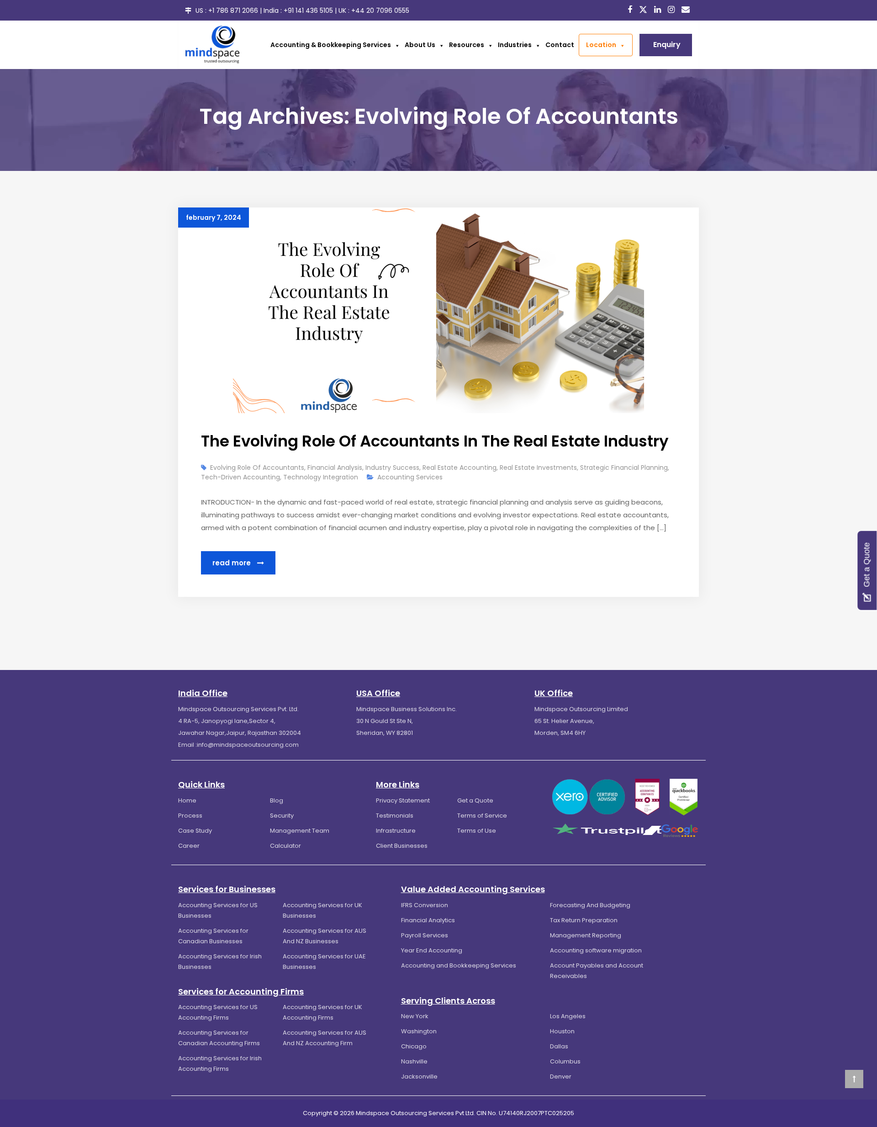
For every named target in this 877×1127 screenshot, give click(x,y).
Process (190, 815)
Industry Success (392, 467)
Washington (419, 1031)
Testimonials (394, 815)
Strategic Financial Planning (624, 467)
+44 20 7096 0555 (380, 10)
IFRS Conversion (424, 905)
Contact (559, 44)
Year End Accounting (431, 950)
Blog (276, 800)
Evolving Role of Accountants (257, 467)
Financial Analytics (428, 920)
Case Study (195, 830)
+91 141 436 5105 (308, 10)
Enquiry (667, 44)
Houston (562, 1031)
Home (187, 800)
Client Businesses (402, 845)
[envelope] (687, 10)
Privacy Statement (403, 800)
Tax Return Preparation (584, 920)
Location (601, 44)
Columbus (565, 1061)
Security (282, 815)
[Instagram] (672, 10)
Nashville (414, 1061)
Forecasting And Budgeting (590, 905)
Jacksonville (419, 1076)
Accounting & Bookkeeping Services (330, 44)
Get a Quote (475, 800)
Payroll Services (424, 935)
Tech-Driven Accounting (240, 477)
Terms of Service (482, 815)
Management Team (299, 830)
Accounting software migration (596, 950)
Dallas (559, 1046)
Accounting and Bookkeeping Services (458, 965)
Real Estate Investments (538, 467)
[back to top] (854, 1079)
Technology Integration (320, 477)
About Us (420, 44)
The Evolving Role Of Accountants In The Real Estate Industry (435, 441)
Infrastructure (396, 830)
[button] (395, 44)
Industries (515, 44)
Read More (232, 563)
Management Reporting (585, 935)
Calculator (285, 845)
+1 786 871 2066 (233, 10)
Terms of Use (476, 830)
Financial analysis (334, 467)
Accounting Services (410, 477)
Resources (466, 44)
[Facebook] (631, 10)
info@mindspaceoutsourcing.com (248, 744)
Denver (560, 1076)
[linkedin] (658, 10)
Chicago (414, 1046)
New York (414, 1016)
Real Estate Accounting (460, 467)
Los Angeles (568, 1016)
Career (189, 845)
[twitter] (644, 9)
